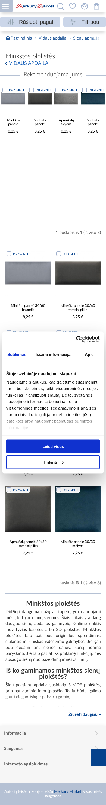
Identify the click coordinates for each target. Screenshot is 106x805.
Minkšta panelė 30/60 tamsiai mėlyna (92, 123)
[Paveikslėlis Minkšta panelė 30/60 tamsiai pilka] (40, 98)
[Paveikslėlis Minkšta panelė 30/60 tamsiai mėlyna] (93, 98)
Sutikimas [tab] (16, 354)
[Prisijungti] (84, 6)
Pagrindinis (21, 38)
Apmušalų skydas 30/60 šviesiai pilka (66, 123)
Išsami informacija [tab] (53, 354)
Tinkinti (50, 462)
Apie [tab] (89, 354)
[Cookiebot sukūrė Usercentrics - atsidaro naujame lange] (76, 339)
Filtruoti (90, 22)
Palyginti (16, 90)
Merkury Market (67, 792)
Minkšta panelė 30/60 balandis (13, 123)
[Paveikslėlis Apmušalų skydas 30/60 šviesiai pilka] (66, 98)
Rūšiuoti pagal (36, 22)
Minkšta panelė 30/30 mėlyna (78, 544)
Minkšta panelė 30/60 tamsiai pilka (39, 123)
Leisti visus (53, 446)
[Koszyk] (96, 6)
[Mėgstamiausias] (72, 6)
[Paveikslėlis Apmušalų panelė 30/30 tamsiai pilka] (28, 509)
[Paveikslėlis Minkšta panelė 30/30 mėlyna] (78, 509)
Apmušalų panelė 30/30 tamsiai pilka (28, 544)
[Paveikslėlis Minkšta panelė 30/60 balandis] (13, 98)
